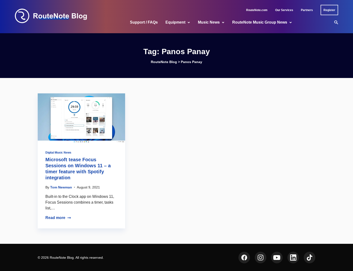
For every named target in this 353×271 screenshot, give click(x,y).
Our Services (284, 10)
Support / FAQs (144, 22)
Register (329, 10)
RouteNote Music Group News (259, 22)
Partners (307, 10)
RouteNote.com (257, 10)
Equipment (175, 22)
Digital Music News (58, 152)
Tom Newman (61, 187)
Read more (55, 218)
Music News (209, 22)
